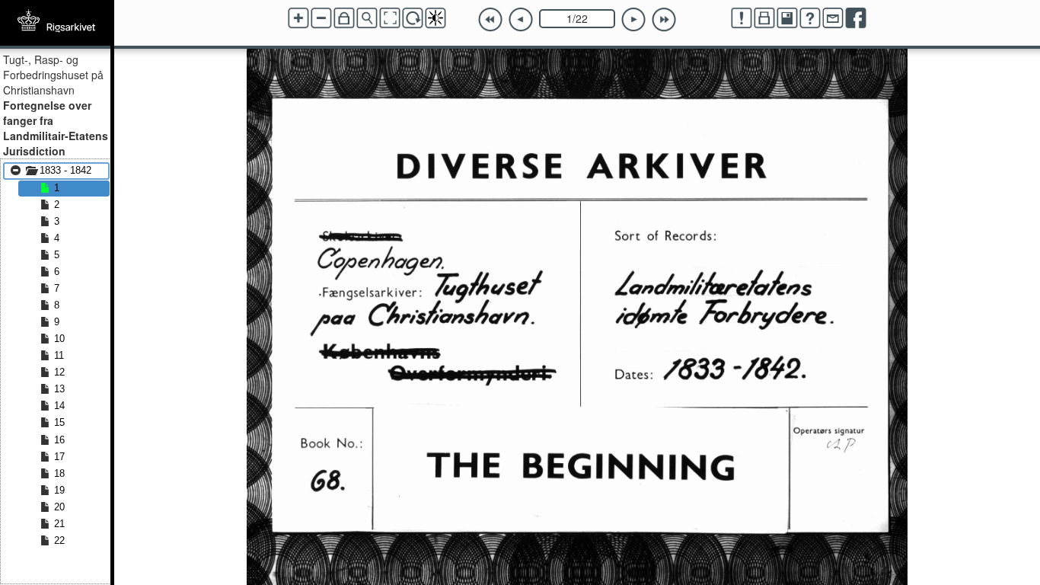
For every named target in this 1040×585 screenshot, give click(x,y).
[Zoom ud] (321, 18)
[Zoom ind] (298, 18)
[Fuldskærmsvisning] (389, 18)
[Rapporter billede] (741, 18)
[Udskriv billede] (764, 18)
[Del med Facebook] (855, 18)
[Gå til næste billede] (633, 20)
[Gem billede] (787, 18)
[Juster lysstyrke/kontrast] (435, 18)
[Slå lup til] (367, 18)
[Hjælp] (810, 18)
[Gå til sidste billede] (664, 20)
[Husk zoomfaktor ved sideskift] (344, 18)
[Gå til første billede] (490, 20)
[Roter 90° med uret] (412, 18)
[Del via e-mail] (833, 18)
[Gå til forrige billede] (521, 20)
